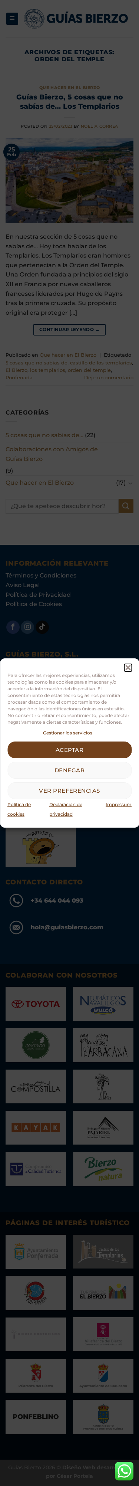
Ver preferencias (69, 790)
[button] (128, 667)
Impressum (119, 804)
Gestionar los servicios (67, 733)
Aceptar (69, 749)
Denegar (69, 770)
